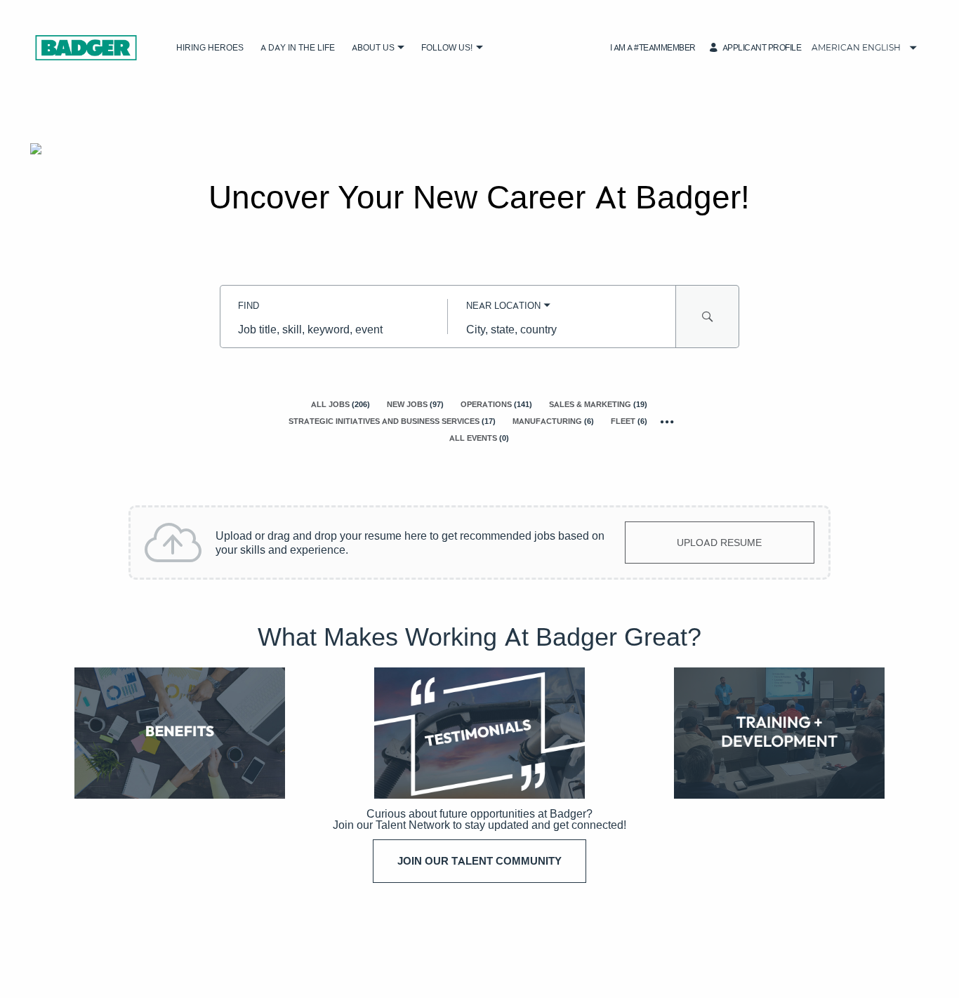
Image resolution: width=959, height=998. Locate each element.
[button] (401, 48)
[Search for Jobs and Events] (707, 316)
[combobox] (334, 329)
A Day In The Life (297, 47)
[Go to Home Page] (86, 48)
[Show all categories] (667, 421)
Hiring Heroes (210, 47)
